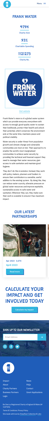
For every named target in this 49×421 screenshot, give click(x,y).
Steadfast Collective (28, 414)
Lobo (39, 414)
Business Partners (11, 392)
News (28, 381)
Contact (29, 388)
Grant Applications (34, 392)
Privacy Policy (23, 410)
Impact (6, 381)
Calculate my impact (24, 309)
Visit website (24, 111)
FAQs (28, 384)
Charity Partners (10, 388)
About (5, 384)
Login (5, 396)
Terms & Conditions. (10, 410)
